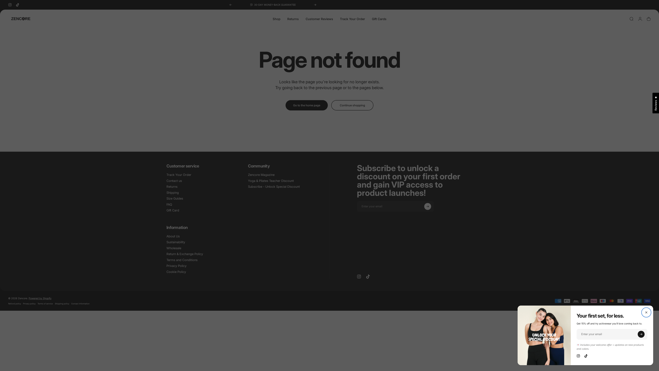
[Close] (646, 312)
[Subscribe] (641, 334)
